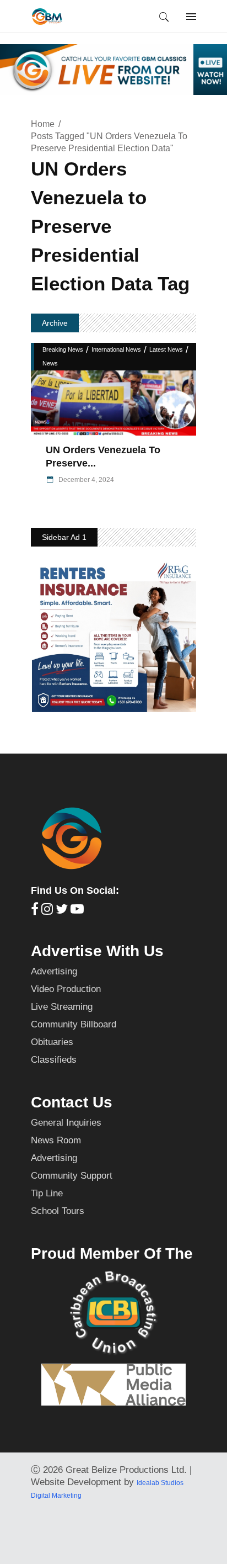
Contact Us (71, 1102)
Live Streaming (62, 1006)
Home (43, 124)
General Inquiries (66, 1122)
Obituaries (52, 1042)
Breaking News (62, 349)
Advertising (54, 971)
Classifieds (54, 1059)
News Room (56, 1140)
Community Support (71, 1175)
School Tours (57, 1211)
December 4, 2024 (85, 480)
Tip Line (47, 1193)
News (50, 363)
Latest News (166, 349)
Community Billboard (73, 1024)
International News (116, 349)
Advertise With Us (97, 950)
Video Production (66, 989)
